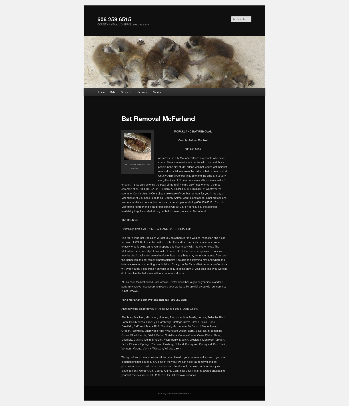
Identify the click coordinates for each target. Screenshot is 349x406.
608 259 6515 (114, 19)
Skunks (157, 92)
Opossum (126, 92)
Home (101, 92)
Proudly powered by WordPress (174, 393)
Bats (112, 92)
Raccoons (142, 92)
